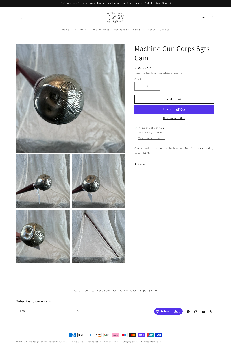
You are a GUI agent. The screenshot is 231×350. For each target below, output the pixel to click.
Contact (89, 290)
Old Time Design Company (36, 341)
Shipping (155, 72)
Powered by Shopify (58, 341)
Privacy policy (77, 341)
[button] (20, 17)
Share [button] (141, 164)
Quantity (138, 79)
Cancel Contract (106, 290)
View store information (151, 137)
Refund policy (94, 341)
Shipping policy (130, 341)
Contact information (151, 341)
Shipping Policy (149, 290)
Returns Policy (127, 290)
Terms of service (111, 341)
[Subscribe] (77, 311)
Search (77, 290)
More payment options (174, 118)
